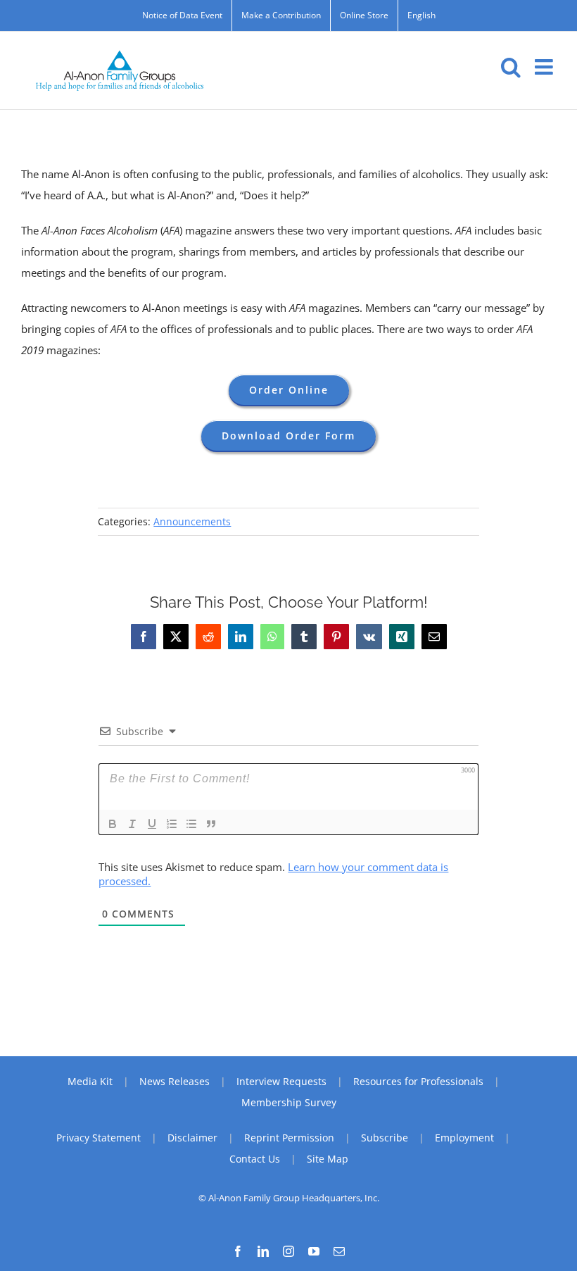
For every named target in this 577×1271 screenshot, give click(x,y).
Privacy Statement (98, 1137)
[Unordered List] (191, 823)
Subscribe (384, 1137)
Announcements (192, 521)
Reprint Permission (289, 1137)
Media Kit (90, 1081)
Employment (464, 1137)
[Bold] (112, 823)
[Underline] (152, 823)
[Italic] (132, 823)
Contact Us (254, 1158)
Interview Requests (281, 1081)
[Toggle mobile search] (511, 66)
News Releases (174, 1081)
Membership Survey (288, 1102)
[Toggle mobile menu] (545, 66)
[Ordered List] (172, 823)
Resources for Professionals (418, 1081)
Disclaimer (192, 1137)
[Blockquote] (211, 823)
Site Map (327, 1158)
